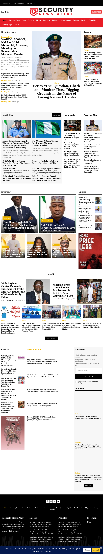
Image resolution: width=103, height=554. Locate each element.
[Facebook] (47, 501)
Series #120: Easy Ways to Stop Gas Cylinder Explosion (92, 146)
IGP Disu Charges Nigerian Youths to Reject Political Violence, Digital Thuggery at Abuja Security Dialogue (46, 171)
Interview (7, 218)
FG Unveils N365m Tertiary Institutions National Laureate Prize (45, 143)
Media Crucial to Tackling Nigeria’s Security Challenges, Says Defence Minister (71, 326)
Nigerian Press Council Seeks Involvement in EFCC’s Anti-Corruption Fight (63, 290)
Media (3, 320)
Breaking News (6, 37)
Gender (86, 76)
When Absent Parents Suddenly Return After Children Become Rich (87, 417)
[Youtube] (58, 501)
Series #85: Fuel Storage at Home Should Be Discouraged (92, 162)
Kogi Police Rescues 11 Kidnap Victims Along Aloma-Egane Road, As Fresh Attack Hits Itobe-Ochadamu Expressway (15, 86)
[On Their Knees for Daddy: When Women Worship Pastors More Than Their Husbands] (88, 430)
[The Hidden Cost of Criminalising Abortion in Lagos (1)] (72, 125)
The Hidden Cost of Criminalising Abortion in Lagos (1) (72, 136)
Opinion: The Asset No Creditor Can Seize (86, 226)
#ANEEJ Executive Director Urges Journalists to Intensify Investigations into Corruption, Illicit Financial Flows (31, 327)
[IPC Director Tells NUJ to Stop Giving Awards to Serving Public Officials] (92, 311)
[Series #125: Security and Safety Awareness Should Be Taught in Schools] (93, 125)
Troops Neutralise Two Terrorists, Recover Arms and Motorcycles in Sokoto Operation (42, 390)
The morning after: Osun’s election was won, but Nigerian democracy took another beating (85, 210)
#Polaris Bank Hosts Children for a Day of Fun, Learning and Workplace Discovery (17, 178)
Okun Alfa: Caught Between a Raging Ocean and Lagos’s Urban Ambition (72, 145)
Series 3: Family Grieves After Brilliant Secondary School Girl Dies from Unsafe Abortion (93, 55)
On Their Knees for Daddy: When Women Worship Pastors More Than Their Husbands (88, 447)
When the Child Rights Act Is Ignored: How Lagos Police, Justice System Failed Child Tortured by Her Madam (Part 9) (72, 163)
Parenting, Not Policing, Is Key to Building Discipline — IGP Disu (45, 162)
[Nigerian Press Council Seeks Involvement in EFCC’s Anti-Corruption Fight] (89, 291)
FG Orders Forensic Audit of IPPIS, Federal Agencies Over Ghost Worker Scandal (14, 97)
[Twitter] (54, 501)
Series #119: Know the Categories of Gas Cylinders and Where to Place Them (91, 154)
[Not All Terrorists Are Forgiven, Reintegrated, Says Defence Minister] (57, 214)
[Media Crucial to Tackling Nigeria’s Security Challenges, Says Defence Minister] (71, 311)
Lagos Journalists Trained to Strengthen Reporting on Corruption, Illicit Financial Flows (51, 326)
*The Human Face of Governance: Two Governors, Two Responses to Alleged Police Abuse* (85, 219)
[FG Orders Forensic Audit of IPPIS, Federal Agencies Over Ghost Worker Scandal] (66, 375)
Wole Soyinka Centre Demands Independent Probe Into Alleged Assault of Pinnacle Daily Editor (13, 290)
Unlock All (88, 376)
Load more (51, 338)
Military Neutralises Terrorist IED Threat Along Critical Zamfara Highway (42, 404)
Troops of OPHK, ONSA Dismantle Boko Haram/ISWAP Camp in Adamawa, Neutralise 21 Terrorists (41, 419)
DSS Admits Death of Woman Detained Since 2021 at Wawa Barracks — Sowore (72, 154)
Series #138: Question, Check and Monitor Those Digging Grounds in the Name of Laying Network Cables (56, 91)
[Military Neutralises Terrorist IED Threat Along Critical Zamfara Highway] (66, 404)
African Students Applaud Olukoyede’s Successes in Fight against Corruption (16, 171)
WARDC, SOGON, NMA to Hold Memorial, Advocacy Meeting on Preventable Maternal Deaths (14, 47)
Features (86, 50)
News (57, 83)
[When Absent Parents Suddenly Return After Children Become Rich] (88, 402)
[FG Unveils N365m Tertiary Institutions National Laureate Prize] (46, 129)
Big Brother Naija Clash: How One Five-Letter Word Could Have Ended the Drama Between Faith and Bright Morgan (88, 478)
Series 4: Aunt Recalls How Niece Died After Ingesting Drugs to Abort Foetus (8, 372)
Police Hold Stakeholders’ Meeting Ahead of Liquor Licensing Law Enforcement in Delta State (41, 539)
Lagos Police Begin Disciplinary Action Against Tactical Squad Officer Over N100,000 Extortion (15, 75)
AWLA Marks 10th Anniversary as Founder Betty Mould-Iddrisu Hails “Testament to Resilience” (8, 394)
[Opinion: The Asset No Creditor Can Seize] (98, 226)
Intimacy (78, 414)
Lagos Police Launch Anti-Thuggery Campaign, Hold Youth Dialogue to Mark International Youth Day (16, 144)
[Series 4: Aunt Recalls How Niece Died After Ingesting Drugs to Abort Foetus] (21, 370)
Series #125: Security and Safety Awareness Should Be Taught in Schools (93, 137)
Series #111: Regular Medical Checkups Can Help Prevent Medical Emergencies (91, 169)
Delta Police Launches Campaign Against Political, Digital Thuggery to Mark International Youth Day (46, 178)
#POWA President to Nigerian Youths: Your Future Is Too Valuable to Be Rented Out (93, 82)
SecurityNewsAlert (7, 300)
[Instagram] (51, 501)
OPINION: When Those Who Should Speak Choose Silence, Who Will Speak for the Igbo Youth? (86, 201)
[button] (5, 12)
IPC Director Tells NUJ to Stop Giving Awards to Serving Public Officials (92, 325)
